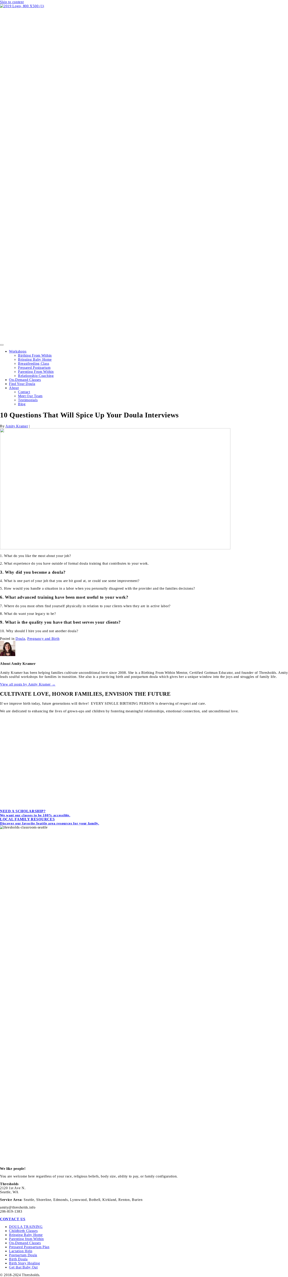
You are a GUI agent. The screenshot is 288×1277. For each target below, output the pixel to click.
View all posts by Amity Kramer (27, 684)
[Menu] (2, 345)
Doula (20, 639)
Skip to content (12, 2)
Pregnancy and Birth (43, 639)
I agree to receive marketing (97, 771)
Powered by (146, 807)
